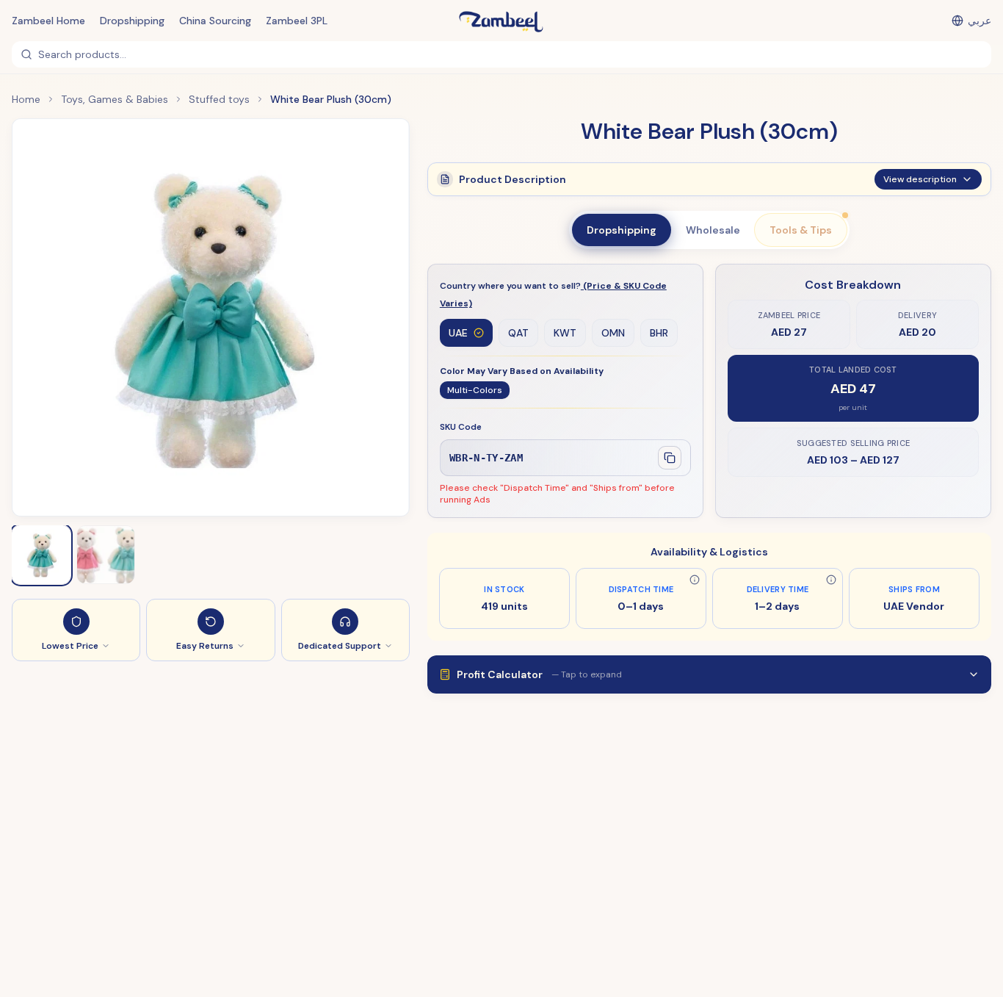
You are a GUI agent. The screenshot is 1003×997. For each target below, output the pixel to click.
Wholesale (713, 230)
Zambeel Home (48, 20)
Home (26, 99)
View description (920, 179)
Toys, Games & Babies (114, 99)
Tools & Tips (801, 230)
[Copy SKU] (669, 457)
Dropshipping (132, 20)
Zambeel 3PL (296, 20)
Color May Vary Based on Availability (522, 371)
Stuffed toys (219, 99)
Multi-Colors (474, 390)
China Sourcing (215, 20)
